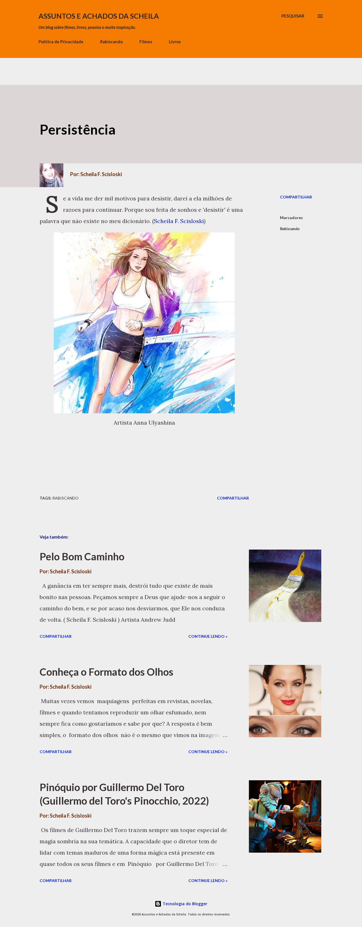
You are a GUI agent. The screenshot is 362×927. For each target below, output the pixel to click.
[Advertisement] (103, 70)
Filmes (145, 41)
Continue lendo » (207, 636)
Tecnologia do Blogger (184, 903)
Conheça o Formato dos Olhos (106, 671)
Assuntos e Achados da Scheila (98, 16)
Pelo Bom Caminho (82, 556)
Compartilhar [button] (296, 197)
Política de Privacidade (60, 41)
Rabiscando (111, 41)
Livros (175, 41)
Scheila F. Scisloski (179, 220)
